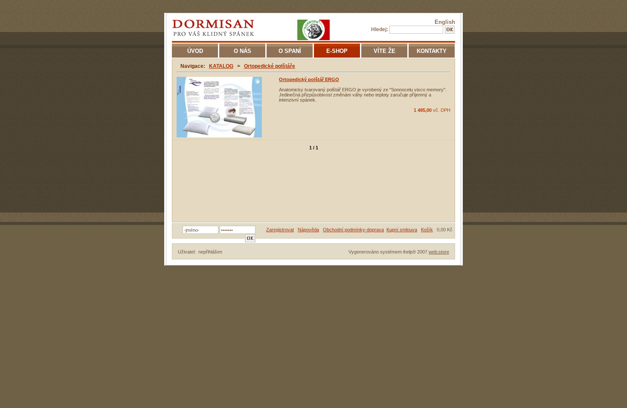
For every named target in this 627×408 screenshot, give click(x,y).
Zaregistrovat (280, 229)
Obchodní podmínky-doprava (353, 229)
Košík (427, 229)
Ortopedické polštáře (269, 66)
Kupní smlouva (401, 229)
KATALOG (221, 66)
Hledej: (379, 29)
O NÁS (242, 51)
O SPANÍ (290, 51)
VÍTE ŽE (384, 51)
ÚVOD (195, 51)
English (445, 22)
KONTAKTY (432, 51)
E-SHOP (337, 51)
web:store (439, 251)
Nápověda (308, 229)
